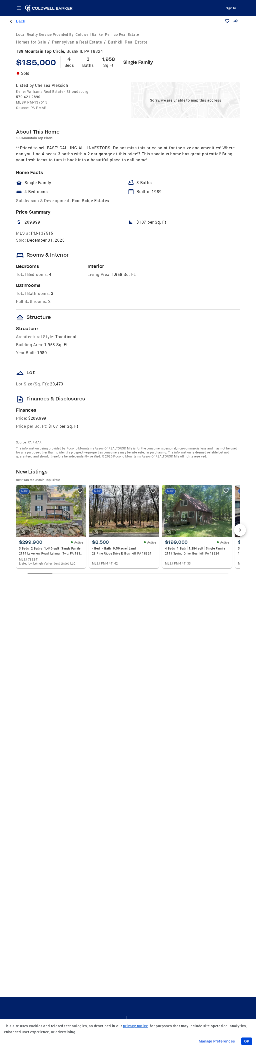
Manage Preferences (217, 1041)
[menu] (20, 8)
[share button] (235, 21)
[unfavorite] (80, 491)
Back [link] (20, 21)
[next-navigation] (240, 530)
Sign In (231, 8)
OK (246, 1041)
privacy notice (135, 1025)
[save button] (227, 21)
